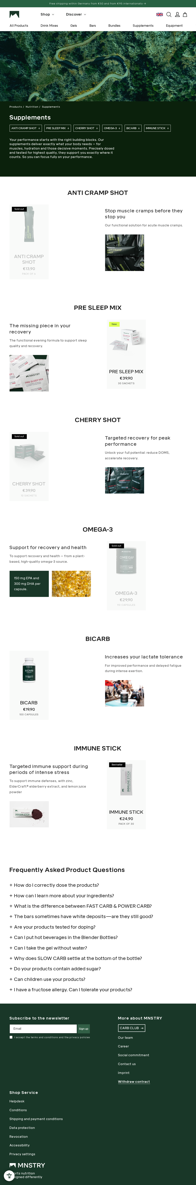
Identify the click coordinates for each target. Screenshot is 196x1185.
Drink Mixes (49, 25)
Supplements (143, 25)
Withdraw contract (134, 1082)
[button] (185, 14)
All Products (19, 25)
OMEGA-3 (110, 128)
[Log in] (177, 14)
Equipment (174, 25)
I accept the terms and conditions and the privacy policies (52, 1037)
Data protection (22, 1128)
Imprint (124, 1073)
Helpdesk (17, 1101)
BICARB (131, 128)
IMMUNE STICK (156, 128)
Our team (125, 1038)
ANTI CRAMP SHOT (24, 128)
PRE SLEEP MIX (56, 128)
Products (16, 106)
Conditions (18, 1110)
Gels (73, 25)
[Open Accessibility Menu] (9, 1175)
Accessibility (20, 1145)
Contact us (127, 1064)
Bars (92, 25)
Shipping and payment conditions (36, 1119)
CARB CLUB (129, 1028)
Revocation (19, 1136)
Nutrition (32, 106)
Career (123, 1046)
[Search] (169, 14)
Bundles (114, 25)
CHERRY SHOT (85, 128)
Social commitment (133, 1055)
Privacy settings (22, 1154)
